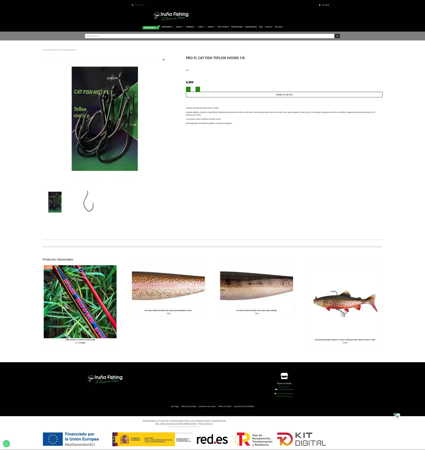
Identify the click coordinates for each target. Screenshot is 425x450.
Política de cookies (224, 406)
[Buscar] (337, 36)
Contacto (268, 27)
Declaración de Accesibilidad (244, 406)
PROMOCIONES (237, 27)
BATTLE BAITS (223, 27)
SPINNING (190, 27)
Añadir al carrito (284, 94)
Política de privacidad (188, 406)
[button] (164, 60)
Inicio (44, 50)
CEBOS (200, 27)
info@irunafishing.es (286, 389)
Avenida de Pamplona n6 (285, 394)
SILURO (179, 27)
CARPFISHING (166, 27)
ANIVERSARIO (149, 28)
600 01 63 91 (139, 5)
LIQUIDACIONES (251, 27)
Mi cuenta (279, 27)
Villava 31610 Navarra (284, 396)
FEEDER (210, 27)
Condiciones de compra (207, 406)
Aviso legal (175, 406)
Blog (261, 27)
